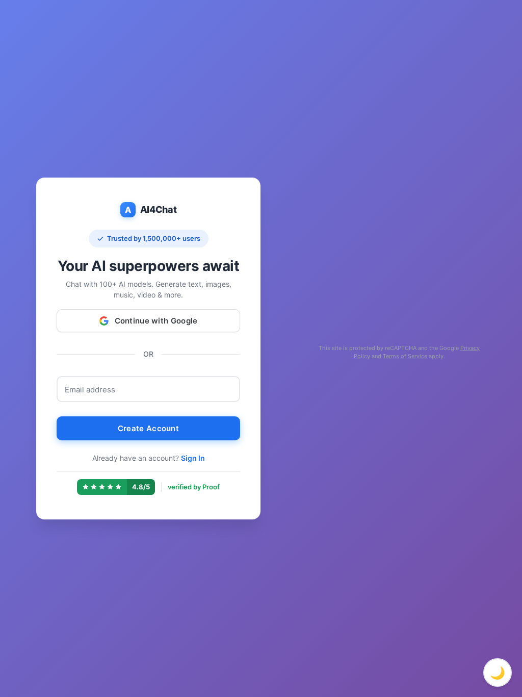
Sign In (193, 458)
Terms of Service (405, 356)
